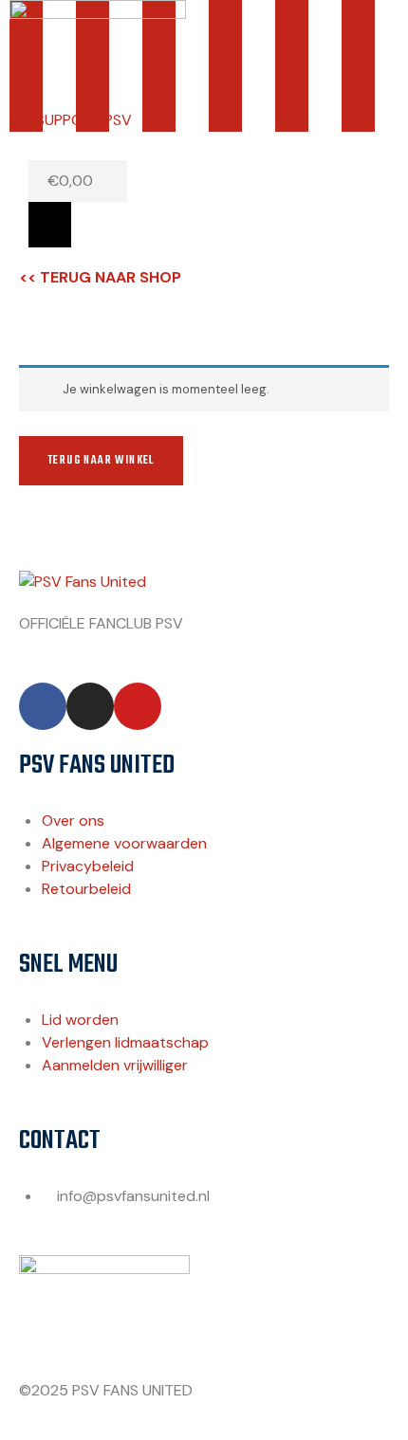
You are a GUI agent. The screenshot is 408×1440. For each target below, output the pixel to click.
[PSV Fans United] (82, 582)
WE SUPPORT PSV (70, 120)
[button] (49, 224)
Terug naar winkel (101, 460)
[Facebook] (42, 706)
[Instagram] (90, 706)
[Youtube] (137, 706)
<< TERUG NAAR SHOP (100, 277)
